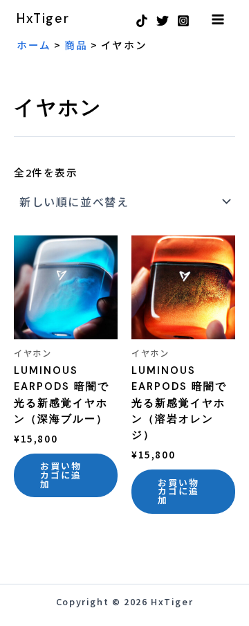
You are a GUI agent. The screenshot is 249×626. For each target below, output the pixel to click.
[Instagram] (183, 21)
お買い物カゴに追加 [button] (61, 474)
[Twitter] (162, 21)
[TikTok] (142, 21)
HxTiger (43, 18)
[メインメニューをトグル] (217, 18)
